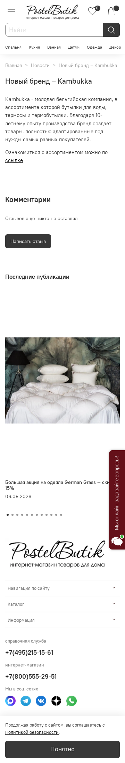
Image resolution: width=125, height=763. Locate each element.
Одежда (94, 47)
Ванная (54, 47)
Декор (115, 47)
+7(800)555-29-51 (31, 676)
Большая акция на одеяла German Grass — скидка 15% (61, 485)
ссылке (14, 160)
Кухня (34, 47)
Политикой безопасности (32, 732)
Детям (74, 47)
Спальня (13, 47)
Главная (13, 65)
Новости (40, 65)
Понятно (62, 749)
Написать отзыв (28, 241)
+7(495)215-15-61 (29, 652)
